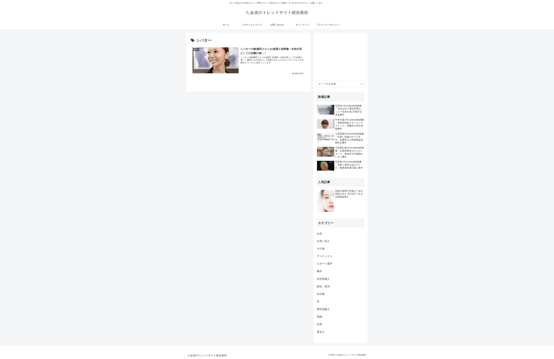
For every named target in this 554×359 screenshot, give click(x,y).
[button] (361, 83)
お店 (319, 233)
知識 (319, 316)
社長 (319, 324)
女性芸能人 (323, 278)
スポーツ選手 (324, 263)
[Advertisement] (340, 56)
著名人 (321, 331)
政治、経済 (323, 286)
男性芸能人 (323, 309)
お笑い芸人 (323, 241)
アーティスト (324, 256)
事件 (319, 271)
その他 (321, 248)
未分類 (321, 294)
